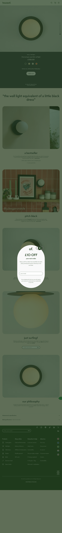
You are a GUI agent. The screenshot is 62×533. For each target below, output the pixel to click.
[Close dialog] (39, 248)
